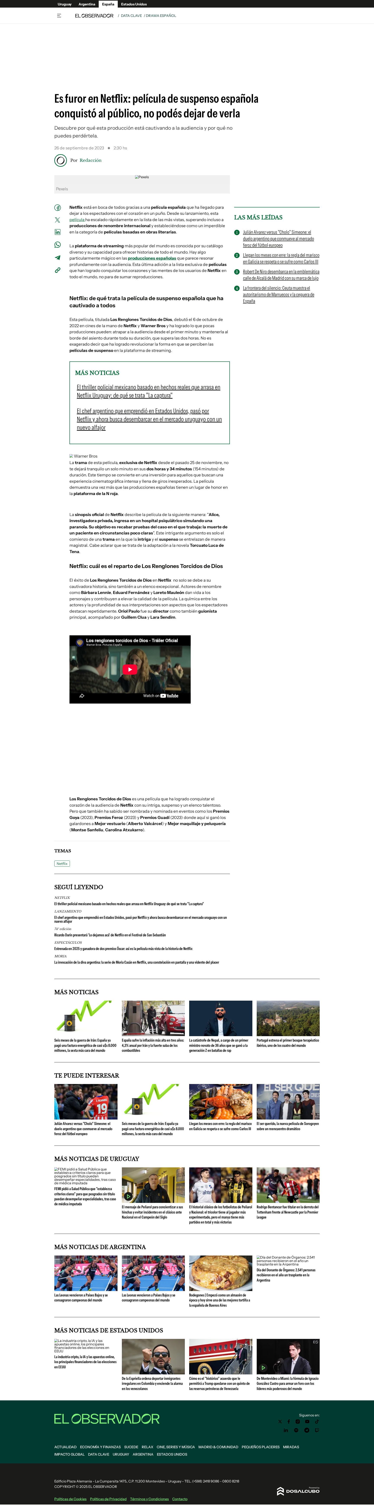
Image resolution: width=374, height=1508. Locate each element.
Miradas (291, 1447)
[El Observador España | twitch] (317, 1430)
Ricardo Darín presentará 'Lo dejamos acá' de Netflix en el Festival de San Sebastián (110, 935)
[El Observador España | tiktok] (317, 1421)
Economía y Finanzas (100, 1447)
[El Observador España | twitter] (280, 1421)
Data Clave (131, 15)
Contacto (179, 1499)
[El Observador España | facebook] (288, 1421)
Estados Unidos (134, 4)
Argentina (87, 4)
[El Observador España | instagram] (298, 1421)
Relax (147, 1447)
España (108, 4)
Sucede (131, 1447)
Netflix (62, 863)
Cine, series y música (176, 1447)
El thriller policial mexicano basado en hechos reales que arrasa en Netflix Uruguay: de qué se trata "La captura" (129, 904)
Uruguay (65, 4)
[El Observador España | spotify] (296, 1430)
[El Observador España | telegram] (306, 1430)
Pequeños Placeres (261, 1447)
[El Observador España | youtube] (307, 1421)
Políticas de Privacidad (108, 1499)
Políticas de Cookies (70, 1499)
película (77, 219)
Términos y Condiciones (149, 1499)
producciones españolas (152, 258)
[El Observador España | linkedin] (286, 1430)
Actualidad (65, 1447)
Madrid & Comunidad (218, 1447)
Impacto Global (69, 1454)
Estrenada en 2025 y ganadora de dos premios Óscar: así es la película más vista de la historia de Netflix (123, 949)
